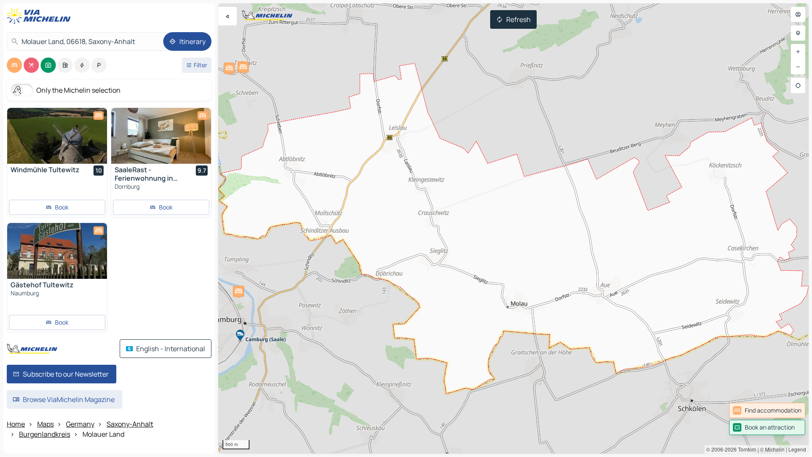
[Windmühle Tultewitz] (57, 136)
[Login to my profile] (798, 14)
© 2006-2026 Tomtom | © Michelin (745, 449)
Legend (797, 449)
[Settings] (798, 33)
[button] (229, 68)
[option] (14, 65)
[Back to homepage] (40, 16)
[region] (513, 228)
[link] (767, 410)
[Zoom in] (798, 51)
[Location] (798, 85)
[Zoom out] (798, 66)
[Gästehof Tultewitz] (57, 251)
